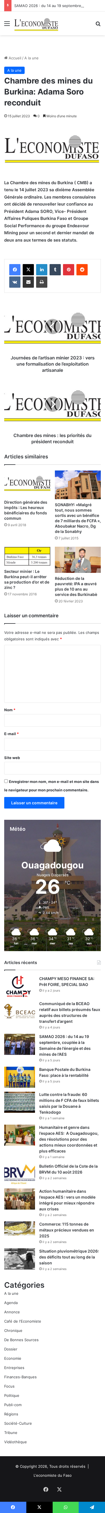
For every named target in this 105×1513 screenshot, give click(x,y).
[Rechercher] (98, 25)
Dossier (10, 1349)
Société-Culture (18, 1423)
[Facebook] (14, 269)
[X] (28, 269)
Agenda (11, 1302)
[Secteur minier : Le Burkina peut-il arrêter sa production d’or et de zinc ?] (27, 556)
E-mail (11, 733)
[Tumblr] (55, 269)
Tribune (10, 1432)
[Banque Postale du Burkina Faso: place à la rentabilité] (19, 1077)
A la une (31, 58)
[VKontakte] (14, 282)
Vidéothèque (15, 1442)
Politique (11, 1395)
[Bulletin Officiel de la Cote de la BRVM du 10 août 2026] (19, 1174)
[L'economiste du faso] (36, 23)
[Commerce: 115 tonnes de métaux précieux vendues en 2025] (19, 1228)
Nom (9, 710)
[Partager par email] (28, 282)
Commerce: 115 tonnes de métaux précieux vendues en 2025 (66, 1230)
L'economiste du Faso (53, 1475)
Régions (11, 1414)
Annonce (12, 1312)
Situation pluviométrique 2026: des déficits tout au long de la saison (69, 1257)
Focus (9, 1386)
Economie (12, 1358)
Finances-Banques (20, 1377)
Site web (12, 757)
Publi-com (13, 1404)
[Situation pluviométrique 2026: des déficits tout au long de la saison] (19, 1258)
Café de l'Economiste (22, 1321)
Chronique (13, 1330)
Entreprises (14, 1367)
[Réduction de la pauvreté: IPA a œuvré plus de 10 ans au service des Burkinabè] (78, 560)
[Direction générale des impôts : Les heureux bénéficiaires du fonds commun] (27, 483)
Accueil (14, 58)
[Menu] (7, 25)
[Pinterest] (68, 269)
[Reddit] (82, 269)
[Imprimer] (41, 282)
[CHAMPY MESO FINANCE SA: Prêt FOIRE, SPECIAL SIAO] (19, 986)
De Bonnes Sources (21, 1340)
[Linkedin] (41, 269)
